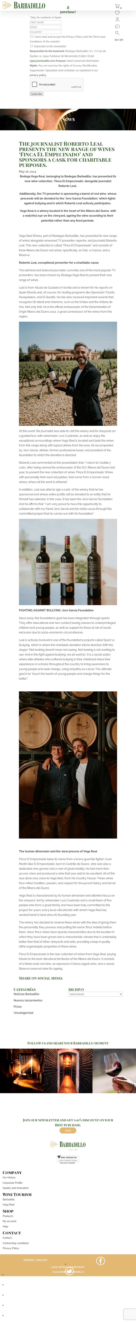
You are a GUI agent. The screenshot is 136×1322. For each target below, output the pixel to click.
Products (8, 1216)
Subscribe (36, 93)
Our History (9, 1177)
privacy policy (38, 75)
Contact (7, 1237)
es (116, 39)
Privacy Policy (11, 1248)
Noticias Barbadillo (26, 994)
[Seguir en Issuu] (69, 1315)
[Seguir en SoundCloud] (69, 1305)
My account (9, 1221)
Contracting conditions (16, 1243)
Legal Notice (58, 1267)
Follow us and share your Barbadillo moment (68, 1043)
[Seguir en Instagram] (69, 1284)
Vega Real (9, 1204)
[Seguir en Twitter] (69, 1274)
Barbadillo (9, 1199)
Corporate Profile (12, 1182)
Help (5, 1226)
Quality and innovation (16, 1188)
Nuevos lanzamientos (28, 1000)
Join (68, 1130)
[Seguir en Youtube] (69, 1295)
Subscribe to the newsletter (50, 46)
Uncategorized (23, 1012)
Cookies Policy (76, 1267)
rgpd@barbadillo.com (42, 60)
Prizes (18, 1006)
